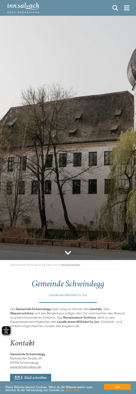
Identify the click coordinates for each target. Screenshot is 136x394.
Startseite (16, 265)
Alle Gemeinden (70, 265)
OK (117, 387)
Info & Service (34, 265)
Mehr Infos (73, 390)
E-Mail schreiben (33, 378)
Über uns (51, 265)
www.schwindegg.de (25, 367)
